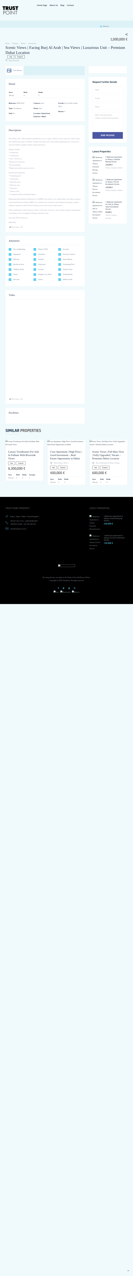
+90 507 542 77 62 (17, 521)
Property (15, 43)
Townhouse (32, 43)
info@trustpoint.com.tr (18, 529)
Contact (70, 5)
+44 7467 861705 (29, 524)
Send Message (108, 135)
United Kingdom (33, 516)
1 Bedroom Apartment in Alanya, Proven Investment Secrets (113, 182)
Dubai (44, 116)
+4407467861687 (31, 521)
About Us (54, 5)
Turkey (12, 516)
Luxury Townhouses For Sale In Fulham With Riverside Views (23, 455)
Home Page (42, 5)
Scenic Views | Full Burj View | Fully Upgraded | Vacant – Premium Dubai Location (108, 455)
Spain (18, 516)
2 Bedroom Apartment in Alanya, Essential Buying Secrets (113, 159)
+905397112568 (16, 524)
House (23, 43)
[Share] (125, 35)
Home (7, 43)
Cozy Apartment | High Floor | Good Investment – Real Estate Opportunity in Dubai (66, 455)
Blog (62, 5)
